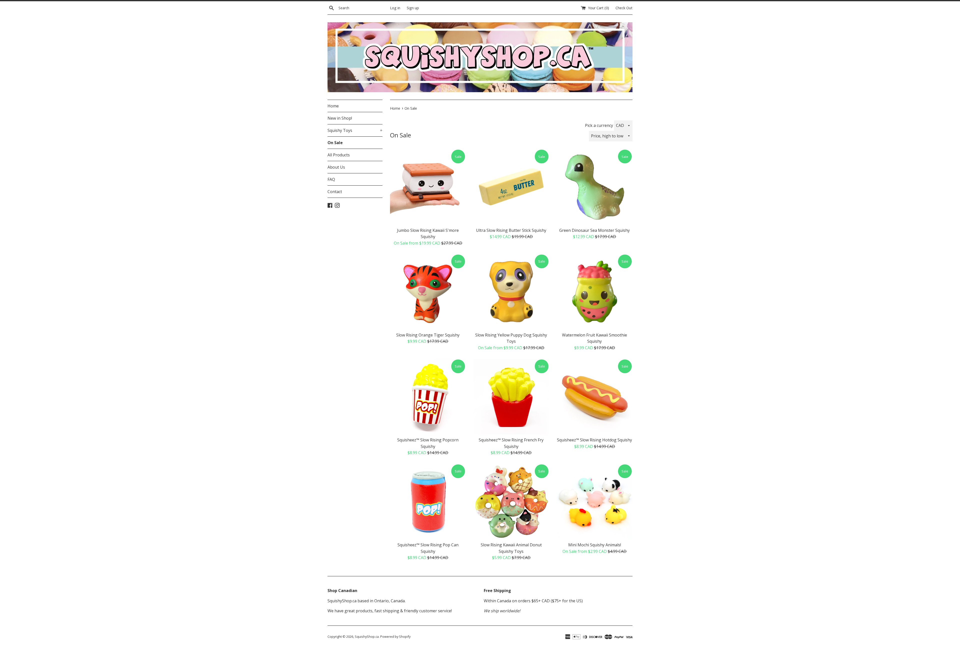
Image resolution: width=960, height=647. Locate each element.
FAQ (331, 179)
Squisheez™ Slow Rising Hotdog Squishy (594, 440)
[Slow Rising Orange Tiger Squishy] (428, 291)
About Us (336, 167)
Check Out (624, 7)
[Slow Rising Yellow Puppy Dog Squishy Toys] (511, 291)
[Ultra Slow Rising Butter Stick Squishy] (511, 187)
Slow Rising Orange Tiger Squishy (428, 335)
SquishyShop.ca (367, 636)
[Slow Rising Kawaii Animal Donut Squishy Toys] (511, 501)
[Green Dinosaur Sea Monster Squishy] (594, 187)
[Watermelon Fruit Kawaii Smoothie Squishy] (594, 291)
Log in (395, 7)
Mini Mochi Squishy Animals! (594, 545)
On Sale (335, 142)
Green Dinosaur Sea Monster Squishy (594, 230)
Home (333, 106)
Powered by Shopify (395, 636)
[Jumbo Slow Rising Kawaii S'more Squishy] (428, 187)
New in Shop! (340, 118)
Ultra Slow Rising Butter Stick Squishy (511, 230)
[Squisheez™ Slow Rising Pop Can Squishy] (428, 501)
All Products (339, 155)
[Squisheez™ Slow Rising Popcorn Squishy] (428, 396)
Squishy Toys (355, 130)
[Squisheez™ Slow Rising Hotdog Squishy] (594, 396)
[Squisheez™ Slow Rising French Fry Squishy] (511, 396)
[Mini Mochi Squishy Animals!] (594, 501)
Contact (335, 191)
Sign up (413, 7)
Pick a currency (599, 125)
